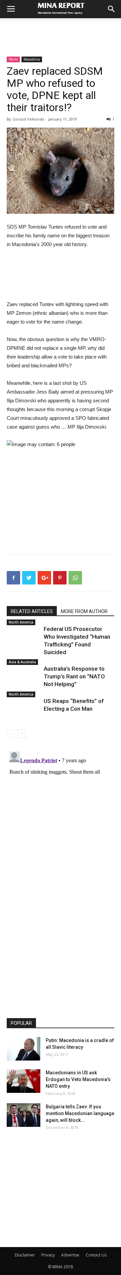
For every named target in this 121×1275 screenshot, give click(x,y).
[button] (111, 9)
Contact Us (96, 1255)
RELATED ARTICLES (32, 611)
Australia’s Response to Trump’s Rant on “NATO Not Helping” (74, 676)
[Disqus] (60, 833)
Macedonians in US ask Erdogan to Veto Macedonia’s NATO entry (78, 1079)
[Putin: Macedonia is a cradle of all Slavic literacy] (23, 1049)
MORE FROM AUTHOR (84, 611)
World (13, 59)
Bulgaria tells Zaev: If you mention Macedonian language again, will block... (80, 1113)
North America (21, 622)
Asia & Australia (22, 662)
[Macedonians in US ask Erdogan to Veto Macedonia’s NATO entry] (23, 1081)
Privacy (48, 1255)
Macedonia (32, 59)
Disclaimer (25, 1255)
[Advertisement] (60, 30)
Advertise (70, 1255)
